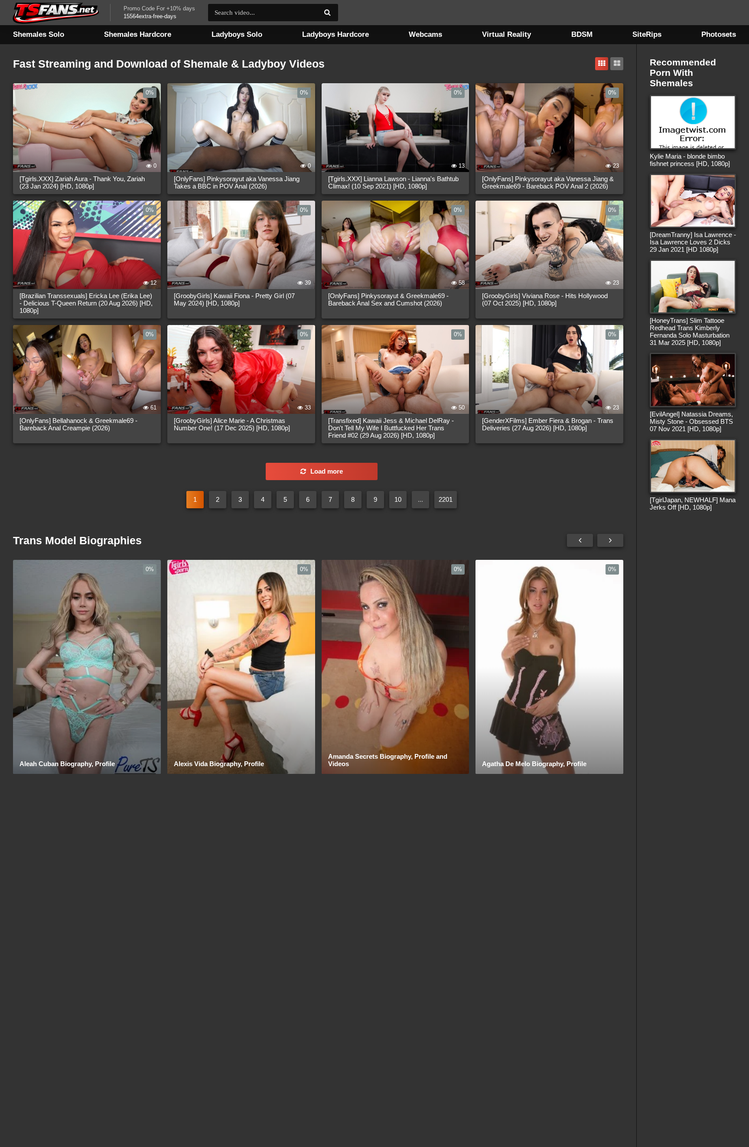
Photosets (718, 34)
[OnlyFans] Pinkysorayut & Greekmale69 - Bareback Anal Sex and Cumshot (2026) (388, 299)
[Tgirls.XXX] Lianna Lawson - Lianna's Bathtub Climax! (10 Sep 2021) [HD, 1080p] (393, 182)
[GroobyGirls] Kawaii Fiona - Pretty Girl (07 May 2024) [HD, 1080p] (234, 299)
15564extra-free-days (150, 16)
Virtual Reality (506, 34)
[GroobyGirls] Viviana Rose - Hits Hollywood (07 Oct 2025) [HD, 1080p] (545, 299)
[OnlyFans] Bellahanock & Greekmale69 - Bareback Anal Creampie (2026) (78, 424)
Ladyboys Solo (237, 34)
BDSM (582, 34)
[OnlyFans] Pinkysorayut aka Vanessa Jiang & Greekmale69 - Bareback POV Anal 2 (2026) (548, 182)
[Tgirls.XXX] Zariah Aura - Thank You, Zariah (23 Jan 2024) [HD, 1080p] (82, 182)
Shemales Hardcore (137, 34)
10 (397, 499)
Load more (326, 471)
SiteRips (646, 34)
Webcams (425, 34)
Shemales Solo (38, 34)
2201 (446, 499)
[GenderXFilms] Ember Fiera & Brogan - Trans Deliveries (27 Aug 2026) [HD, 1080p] (547, 424)
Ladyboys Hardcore (335, 34)
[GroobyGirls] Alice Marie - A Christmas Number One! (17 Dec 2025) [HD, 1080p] (232, 424)
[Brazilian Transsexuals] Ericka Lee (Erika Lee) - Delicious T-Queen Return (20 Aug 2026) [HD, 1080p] (86, 303)
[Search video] (327, 12)
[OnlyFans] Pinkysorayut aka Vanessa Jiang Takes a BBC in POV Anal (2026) (237, 182)
